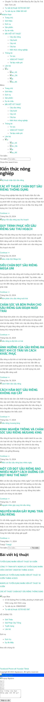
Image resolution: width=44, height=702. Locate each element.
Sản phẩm (9, 27)
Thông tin (8, 53)
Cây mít (13, 43)
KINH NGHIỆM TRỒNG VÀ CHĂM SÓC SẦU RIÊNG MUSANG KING (22, 431)
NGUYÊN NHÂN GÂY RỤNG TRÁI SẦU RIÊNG (21, 513)
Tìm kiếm (3, 159)
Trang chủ (9, 18)
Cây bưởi (13, 40)
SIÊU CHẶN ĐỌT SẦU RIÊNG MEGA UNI (18, 266)
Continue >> (5, 213)
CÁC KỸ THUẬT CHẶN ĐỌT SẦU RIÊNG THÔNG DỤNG (21, 188)
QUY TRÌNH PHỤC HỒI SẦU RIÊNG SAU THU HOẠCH (18, 227)
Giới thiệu (8, 21)
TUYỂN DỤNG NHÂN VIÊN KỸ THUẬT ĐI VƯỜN (18, 562)
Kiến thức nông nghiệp (19, 50)
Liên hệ (8, 66)
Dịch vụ (8, 24)
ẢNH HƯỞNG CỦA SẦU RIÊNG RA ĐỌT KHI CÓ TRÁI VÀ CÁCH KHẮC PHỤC (22, 350)
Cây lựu (13, 46)
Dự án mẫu (9, 30)
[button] (22, 85)
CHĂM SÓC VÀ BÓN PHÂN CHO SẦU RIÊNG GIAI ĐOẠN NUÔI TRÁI (20, 308)
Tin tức (12, 56)
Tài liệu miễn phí (16, 63)
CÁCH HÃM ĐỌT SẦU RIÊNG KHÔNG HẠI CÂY (19, 391)
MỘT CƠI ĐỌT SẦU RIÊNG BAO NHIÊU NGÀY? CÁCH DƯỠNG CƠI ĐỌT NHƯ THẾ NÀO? (22, 472)
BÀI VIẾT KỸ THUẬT (13, 34)
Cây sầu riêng (15, 37)
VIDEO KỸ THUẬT (17, 59)
